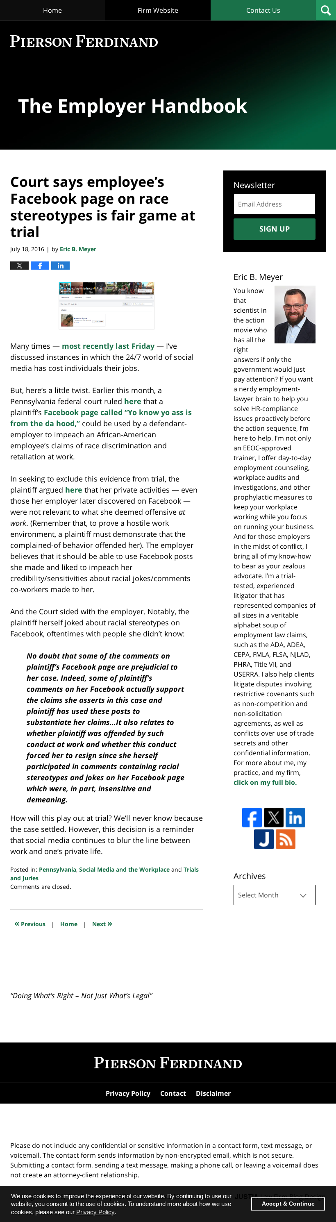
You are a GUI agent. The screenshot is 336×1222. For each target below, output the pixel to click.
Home (52, 10)
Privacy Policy (128, 1093)
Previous (29, 923)
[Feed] (285, 839)
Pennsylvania (57, 869)
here (133, 401)
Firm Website (158, 10)
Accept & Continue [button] (288, 1204)
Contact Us (263, 10)
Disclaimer (213, 1093)
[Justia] (264, 839)
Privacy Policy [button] (95, 1211)
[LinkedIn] (295, 817)
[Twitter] (274, 817)
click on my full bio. (265, 782)
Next (102, 923)
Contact (173, 1093)
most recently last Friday (108, 346)
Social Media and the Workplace (124, 869)
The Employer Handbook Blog (84, 41)
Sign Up (274, 229)
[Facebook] (252, 817)
